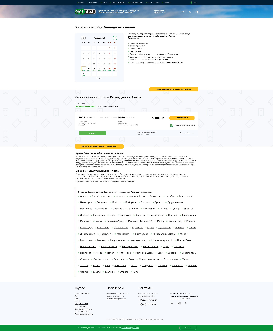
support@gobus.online (146, 296)
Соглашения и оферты (83, 309)
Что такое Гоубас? (82, 306)
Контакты (85, 294)
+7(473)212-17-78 (160, 13)
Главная (78, 294)
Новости (78, 301)
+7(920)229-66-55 (160, 11)
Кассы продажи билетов (147, 294)
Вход (76, 296)
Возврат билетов (81, 304)
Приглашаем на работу (84, 314)
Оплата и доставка (82, 311)
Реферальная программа (116, 299)
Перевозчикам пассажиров (117, 294)
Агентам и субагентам (115, 296)
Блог (76, 299)
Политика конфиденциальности (151, 319)
